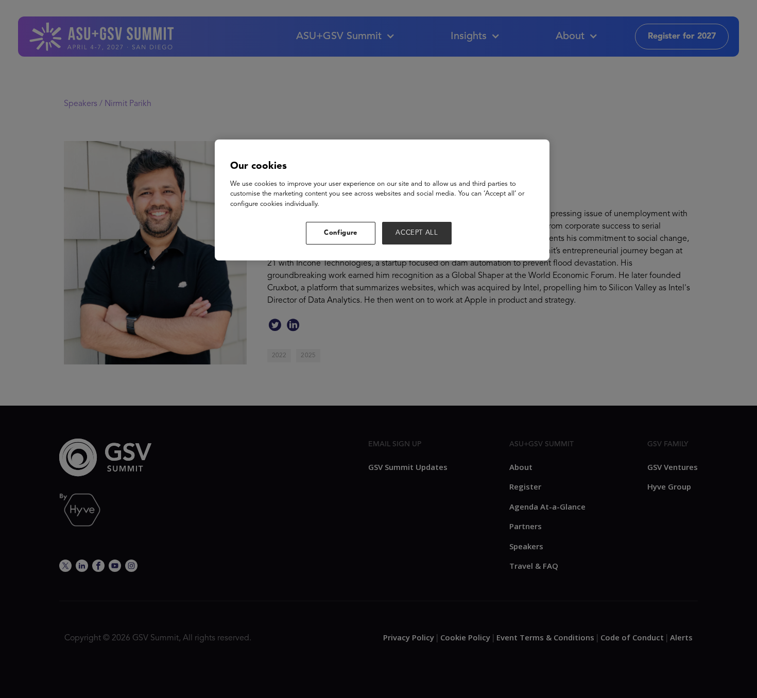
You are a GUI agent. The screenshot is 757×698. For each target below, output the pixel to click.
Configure (340, 233)
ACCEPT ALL (416, 233)
